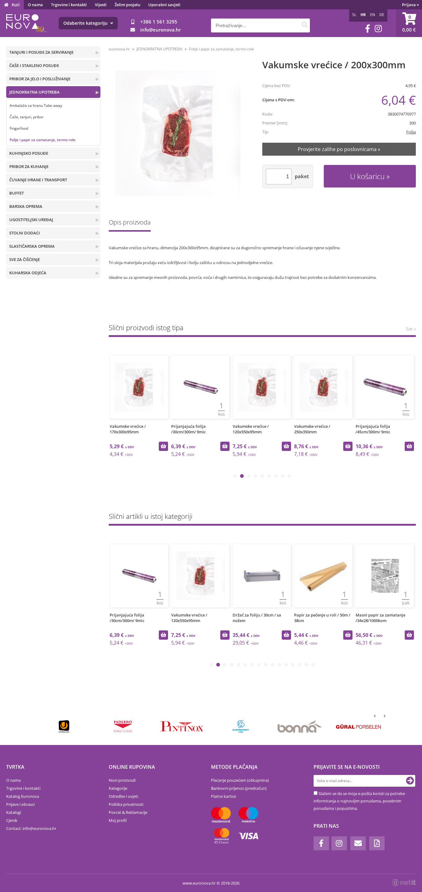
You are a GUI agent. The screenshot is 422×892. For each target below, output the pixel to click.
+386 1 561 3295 (158, 22)
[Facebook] (367, 29)
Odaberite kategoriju (86, 23)
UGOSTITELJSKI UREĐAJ (31, 219)
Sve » (411, 329)
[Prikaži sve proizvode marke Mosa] (240, 726)
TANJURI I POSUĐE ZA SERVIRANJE (41, 52)
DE (381, 14)
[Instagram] (378, 29)
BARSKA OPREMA (25, 206)
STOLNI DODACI (24, 233)
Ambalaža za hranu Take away (36, 105)
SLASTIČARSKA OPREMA (32, 246)
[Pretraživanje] (304, 25)
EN (372, 14)
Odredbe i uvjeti (123, 796)
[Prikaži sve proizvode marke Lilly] (181, 726)
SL (354, 14)
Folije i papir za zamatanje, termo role (42, 139)
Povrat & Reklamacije (128, 812)
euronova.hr (119, 49)
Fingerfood (19, 128)
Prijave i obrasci (20, 804)
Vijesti (101, 4)
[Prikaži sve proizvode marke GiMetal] (122, 726)
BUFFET (16, 193)
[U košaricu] (163, 446)
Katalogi (13, 812)
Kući (16, 4)
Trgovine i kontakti (69, 4)
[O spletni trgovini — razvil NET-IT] (404, 882)
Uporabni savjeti (164, 4)
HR (363, 14)
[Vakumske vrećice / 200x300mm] (178, 133)
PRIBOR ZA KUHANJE (29, 166)
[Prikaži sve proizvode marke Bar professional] (299, 726)
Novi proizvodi (122, 780)
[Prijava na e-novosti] (410, 781)
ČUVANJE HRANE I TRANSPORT (38, 180)
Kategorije (118, 788)
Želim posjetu (127, 4)
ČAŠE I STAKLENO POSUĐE (34, 65)
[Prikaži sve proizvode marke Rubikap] (64, 726)
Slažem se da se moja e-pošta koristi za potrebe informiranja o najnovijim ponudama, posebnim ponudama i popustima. (359, 801)
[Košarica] (409, 23)
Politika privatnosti (126, 804)
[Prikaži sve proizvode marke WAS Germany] (358, 726)
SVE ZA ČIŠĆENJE (24, 259)
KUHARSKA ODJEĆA (27, 273)
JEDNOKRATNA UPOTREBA (34, 92)
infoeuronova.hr (160, 30)
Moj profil (118, 820)
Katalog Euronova (22, 796)
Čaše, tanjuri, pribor (27, 117)
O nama (35, 4)
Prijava (410, 4)
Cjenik (11, 820)
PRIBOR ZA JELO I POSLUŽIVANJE (39, 79)
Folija (411, 132)
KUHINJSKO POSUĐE (28, 153)
